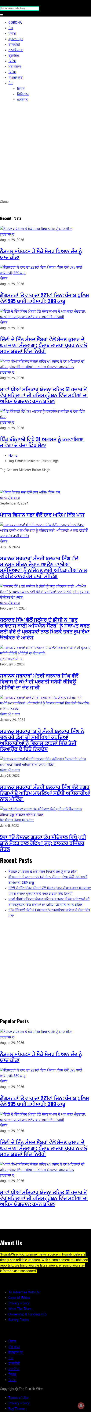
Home (12, 455)
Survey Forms (18, 1320)
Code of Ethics (19, 1298)
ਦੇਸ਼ (10, 28)
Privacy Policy (19, 1303)
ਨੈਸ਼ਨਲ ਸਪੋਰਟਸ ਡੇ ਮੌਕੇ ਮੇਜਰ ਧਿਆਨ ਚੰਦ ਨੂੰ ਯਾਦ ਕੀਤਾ (41, 254)
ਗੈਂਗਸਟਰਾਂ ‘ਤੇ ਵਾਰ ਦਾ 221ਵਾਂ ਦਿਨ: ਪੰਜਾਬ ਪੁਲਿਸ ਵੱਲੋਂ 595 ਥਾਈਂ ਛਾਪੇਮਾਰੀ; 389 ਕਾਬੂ (44, 298)
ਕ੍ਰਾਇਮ (13, 56)
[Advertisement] (45, 151)
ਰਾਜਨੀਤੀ (14, 45)
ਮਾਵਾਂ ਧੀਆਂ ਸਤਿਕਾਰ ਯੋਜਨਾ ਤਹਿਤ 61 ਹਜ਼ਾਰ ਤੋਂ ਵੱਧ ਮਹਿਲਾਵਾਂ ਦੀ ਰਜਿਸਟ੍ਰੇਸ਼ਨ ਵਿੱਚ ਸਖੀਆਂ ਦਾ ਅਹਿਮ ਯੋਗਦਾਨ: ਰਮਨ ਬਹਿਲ (44, 395)
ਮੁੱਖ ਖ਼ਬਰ (14, 498)
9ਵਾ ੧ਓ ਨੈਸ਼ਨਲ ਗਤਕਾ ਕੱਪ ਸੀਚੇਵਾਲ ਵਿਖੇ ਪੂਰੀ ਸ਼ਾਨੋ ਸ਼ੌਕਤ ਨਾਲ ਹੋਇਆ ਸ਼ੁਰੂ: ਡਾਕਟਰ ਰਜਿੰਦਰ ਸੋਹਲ (43, 842)
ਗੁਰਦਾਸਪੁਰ (15, 39)
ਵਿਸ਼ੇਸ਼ (12, 72)
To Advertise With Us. (24, 1292)
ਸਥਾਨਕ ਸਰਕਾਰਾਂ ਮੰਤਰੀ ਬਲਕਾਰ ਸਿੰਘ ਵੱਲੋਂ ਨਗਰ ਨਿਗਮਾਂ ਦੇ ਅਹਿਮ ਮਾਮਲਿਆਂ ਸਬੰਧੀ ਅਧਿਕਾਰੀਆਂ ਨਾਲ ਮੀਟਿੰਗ (45, 792)
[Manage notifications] (81, 1405)
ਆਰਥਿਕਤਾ (15, 50)
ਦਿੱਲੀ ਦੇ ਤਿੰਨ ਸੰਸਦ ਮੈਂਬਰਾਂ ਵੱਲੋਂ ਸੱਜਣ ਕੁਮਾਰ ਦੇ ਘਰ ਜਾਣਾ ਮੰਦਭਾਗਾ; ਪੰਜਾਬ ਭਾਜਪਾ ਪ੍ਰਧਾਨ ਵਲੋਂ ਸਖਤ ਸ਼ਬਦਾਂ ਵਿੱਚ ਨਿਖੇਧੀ (43, 345)
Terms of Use (18, 1398)
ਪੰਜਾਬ (12, 34)
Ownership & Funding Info (27, 1314)
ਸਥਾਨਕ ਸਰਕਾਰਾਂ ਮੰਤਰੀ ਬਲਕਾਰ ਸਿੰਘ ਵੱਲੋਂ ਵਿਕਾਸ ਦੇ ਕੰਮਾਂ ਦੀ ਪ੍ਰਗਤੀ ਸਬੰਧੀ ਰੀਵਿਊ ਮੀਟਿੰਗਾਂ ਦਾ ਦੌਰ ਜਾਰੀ (39, 681)
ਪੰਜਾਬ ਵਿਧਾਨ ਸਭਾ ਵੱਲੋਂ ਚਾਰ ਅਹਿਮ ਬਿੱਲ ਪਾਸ (42, 514)
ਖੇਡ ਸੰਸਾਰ (14, 67)
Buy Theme (16, 1409)
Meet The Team (20, 1309)
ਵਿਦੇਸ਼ (12, 61)
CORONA (15, 23)
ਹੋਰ (10, 83)
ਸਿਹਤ (21, 89)
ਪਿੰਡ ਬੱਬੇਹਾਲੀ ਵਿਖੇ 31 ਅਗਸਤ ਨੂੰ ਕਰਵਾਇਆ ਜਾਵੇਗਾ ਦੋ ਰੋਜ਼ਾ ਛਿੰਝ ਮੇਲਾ (42, 442)
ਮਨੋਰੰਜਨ (22, 100)
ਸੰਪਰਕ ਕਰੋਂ (15, 78)
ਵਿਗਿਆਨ (23, 94)
